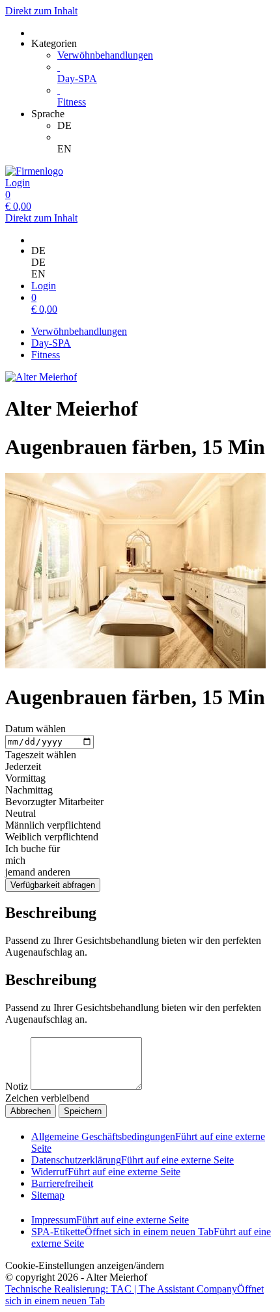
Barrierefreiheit (62, 1183)
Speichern (83, 1111)
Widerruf (105, 1171)
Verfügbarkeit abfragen (52, 885)
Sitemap (47, 1195)
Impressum (110, 1219)
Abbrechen (30, 1111)
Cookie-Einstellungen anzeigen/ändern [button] (84, 1265)
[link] (166, 126)
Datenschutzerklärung (132, 1159)
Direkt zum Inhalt (41, 10)
